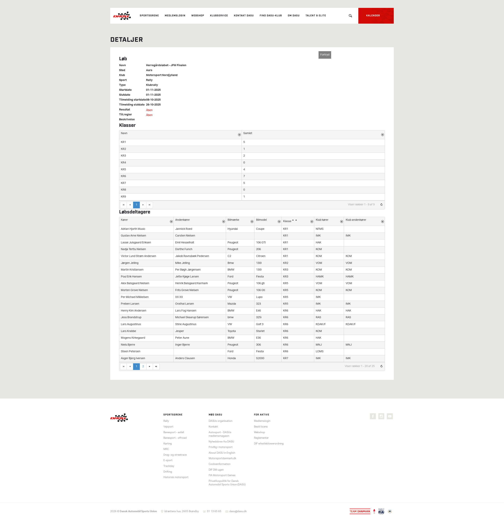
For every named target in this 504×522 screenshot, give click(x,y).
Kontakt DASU (244, 15)
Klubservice (219, 15)
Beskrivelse (127, 120)
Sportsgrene (149, 15)
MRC (166, 449)
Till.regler (125, 115)
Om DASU (294, 15)
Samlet (247, 133)
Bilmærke (233, 220)
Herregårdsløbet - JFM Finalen (166, 66)
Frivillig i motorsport (221, 447)
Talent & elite (316, 15)
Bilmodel (261, 220)
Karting (167, 444)
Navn (122, 66)
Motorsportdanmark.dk (222, 458)
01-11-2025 (153, 90)
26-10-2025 (153, 105)
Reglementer (261, 438)
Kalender (373, 15)
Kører (124, 220)
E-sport (167, 460)
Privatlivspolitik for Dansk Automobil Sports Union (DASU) (227, 483)
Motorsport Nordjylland (162, 75)
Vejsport (168, 427)
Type (122, 85)
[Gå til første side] (123, 205)
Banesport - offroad (175, 438)
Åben (149, 110)
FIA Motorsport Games (222, 475)
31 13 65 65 (214, 511)
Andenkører (182, 220)
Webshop (197, 15)
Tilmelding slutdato (132, 105)
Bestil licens (261, 427)
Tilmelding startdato (132, 100)
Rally (149, 80)
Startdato (125, 90)
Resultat (124, 110)
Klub (122, 75)
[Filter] (239, 134)
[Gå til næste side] (143, 205)
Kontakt (213, 427)
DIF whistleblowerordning (269, 444)
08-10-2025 (153, 100)
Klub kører (322, 220)
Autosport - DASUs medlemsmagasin (220, 434)
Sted (122, 70)
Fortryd (324, 55)
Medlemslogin (175, 15)
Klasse (287, 221)
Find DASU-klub (271, 15)
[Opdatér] (381, 205)
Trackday (168, 466)
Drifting (167, 472)
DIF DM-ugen (216, 470)
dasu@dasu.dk (238, 511)
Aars (149, 70)
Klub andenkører (356, 220)
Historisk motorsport (175, 477)
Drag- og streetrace (175, 455)
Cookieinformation (219, 464)
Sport (123, 80)
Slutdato (124, 95)
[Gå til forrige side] (130, 205)
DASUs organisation (220, 421)
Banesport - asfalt (173, 432)
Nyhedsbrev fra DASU (221, 442)
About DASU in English (222, 453)
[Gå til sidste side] (149, 205)
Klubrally (152, 85)
